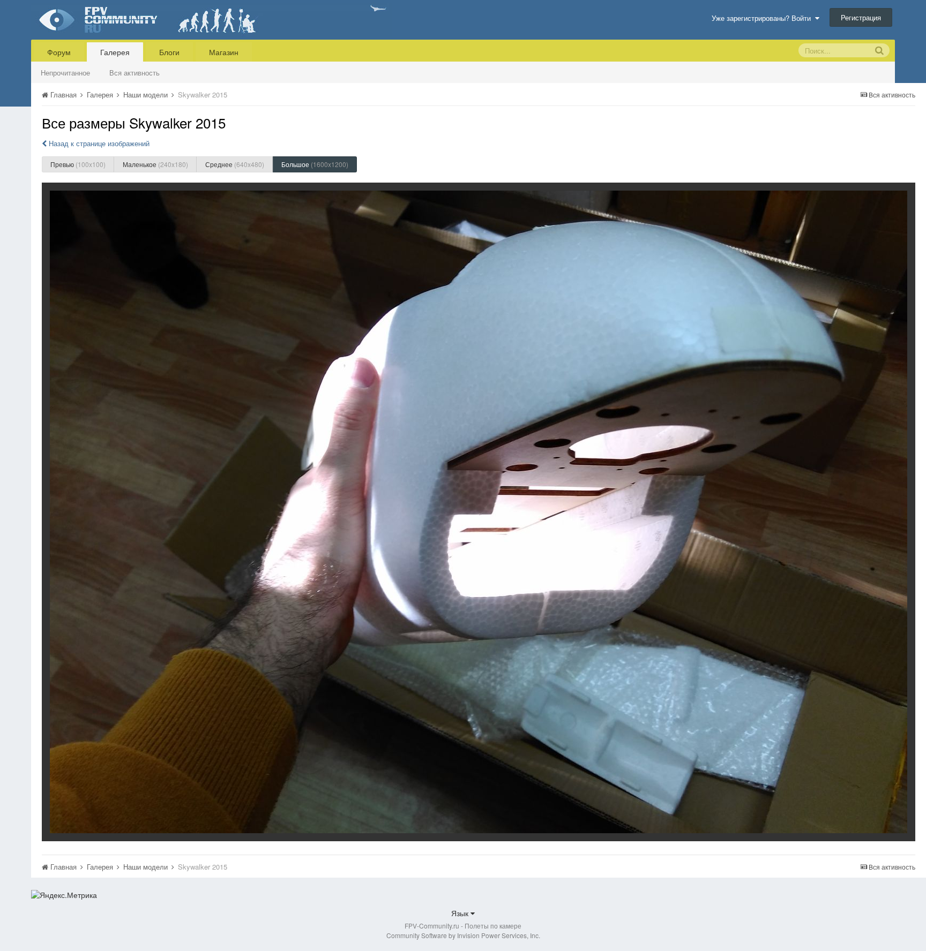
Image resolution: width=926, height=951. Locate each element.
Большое (314, 164)
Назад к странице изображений (98, 143)
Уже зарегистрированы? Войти (763, 18)
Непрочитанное (65, 72)
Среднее (234, 164)
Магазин (223, 52)
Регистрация (861, 17)
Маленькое (155, 164)
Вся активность (134, 72)
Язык (461, 913)
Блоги (169, 52)
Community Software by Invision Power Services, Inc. (463, 935)
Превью (78, 164)
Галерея (115, 52)
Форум (59, 52)
